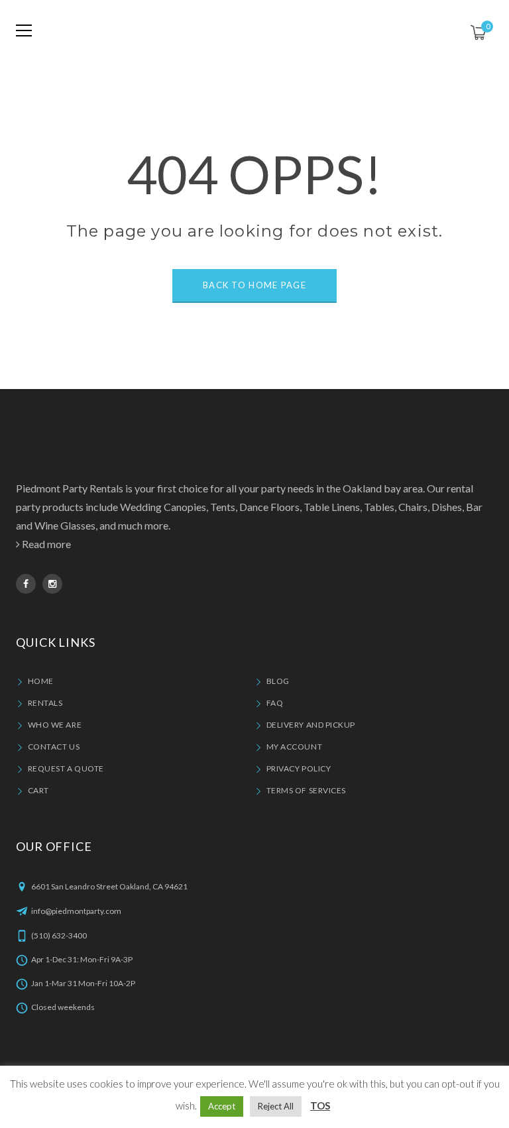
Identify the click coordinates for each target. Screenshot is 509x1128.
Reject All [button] (276, 1106)
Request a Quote (66, 768)
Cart (38, 790)
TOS (320, 1105)
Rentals (45, 703)
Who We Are (55, 725)
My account (294, 747)
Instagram (52, 584)
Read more (46, 543)
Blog (278, 681)
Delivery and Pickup (310, 725)
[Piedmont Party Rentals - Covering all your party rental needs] (254, 30)
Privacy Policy (298, 768)
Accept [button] (221, 1106)
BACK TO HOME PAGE (254, 285)
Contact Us (54, 747)
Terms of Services (306, 790)
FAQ (274, 703)
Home (41, 681)
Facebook (26, 584)
